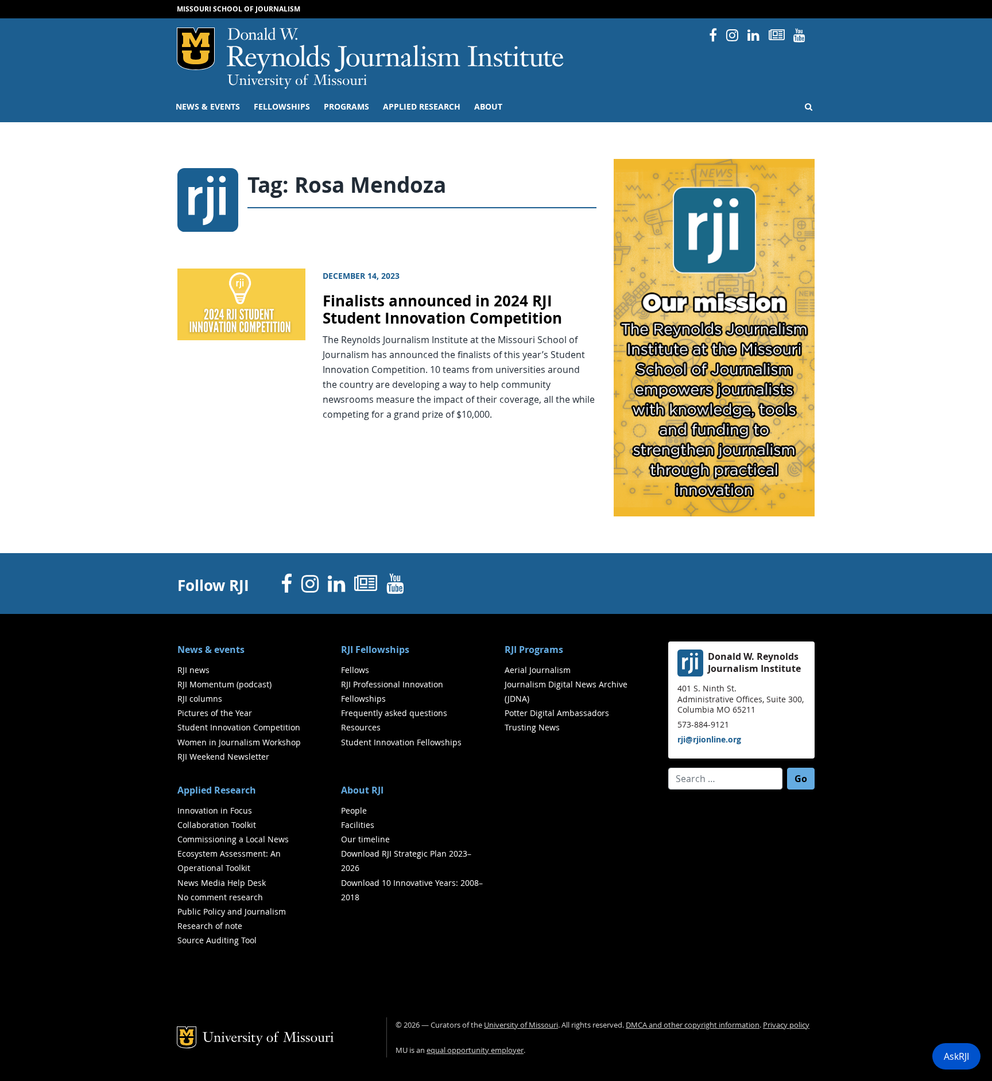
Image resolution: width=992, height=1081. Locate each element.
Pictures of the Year (214, 712)
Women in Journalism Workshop (239, 742)
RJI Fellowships (375, 649)
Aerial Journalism (538, 669)
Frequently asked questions (394, 712)
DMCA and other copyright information (693, 1025)
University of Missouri (297, 81)
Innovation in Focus (214, 810)
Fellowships (282, 106)
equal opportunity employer (475, 1050)
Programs (346, 106)
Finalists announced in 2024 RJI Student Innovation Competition (442, 310)
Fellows (355, 669)
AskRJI (956, 1056)
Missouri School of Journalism (238, 9)
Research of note (209, 925)
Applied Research (421, 106)
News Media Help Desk (221, 882)
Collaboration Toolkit (216, 824)
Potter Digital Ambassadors (557, 712)
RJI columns (199, 698)
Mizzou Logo (196, 49)
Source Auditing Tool (217, 940)
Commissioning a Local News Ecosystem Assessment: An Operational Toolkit (233, 853)
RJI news (193, 669)
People (354, 810)
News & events (208, 106)
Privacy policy (786, 1025)
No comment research (220, 897)
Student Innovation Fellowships (401, 742)
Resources (361, 727)
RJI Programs (534, 649)
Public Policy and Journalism (231, 911)
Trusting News (532, 727)
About (488, 106)
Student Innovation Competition (238, 727)
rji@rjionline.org (709, 739)
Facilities (357, 824)
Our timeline (365, 839)
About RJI (362, 790)
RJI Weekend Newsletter (223, 756)
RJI (396, 51)
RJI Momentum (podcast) (224, 684)
